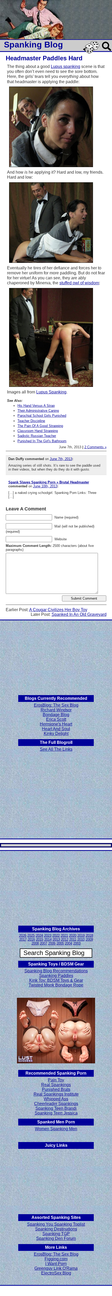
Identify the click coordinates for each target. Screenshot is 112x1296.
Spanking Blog (33, 44)
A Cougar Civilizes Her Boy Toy (58, 609)
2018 (89, 935)
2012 (64, 939)
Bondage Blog (56, 714)
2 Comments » (95, 447)
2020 (72, 935)
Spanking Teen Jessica (56, 1113)
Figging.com (56, 1259)
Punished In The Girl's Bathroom (41, 441)
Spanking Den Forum (56, 1238)
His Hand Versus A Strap (36, 406)
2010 (81, 939)
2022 (56, 935)
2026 (22, 935)
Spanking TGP (56, 1233)
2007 (43, 943)
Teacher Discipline (31, 421)
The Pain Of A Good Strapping (40, 426)
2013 (56, 939)
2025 (31, 935)
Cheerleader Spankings (56, 1103)
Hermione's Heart (56, 724)
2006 (51, 943)
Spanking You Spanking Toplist (56, 1224)
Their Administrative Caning (38, 411)
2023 (47, 935)
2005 (60, 943)
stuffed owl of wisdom (79, 283)
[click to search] (107, 51)
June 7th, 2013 (61, 459)
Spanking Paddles (56, 975)
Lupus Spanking (51, 392)
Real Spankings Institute (56, 1094)
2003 (76, 943)
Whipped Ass (56, 1099)
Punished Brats (56, 1089)
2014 (48, 939)
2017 (23, 939)
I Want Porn (56, 1263)
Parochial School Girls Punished (41, 416)
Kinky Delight (56, 733)
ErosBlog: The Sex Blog (56, 705)
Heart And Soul (56, 729)
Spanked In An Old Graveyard (79, 614)
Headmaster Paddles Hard (44, 58)
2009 (89, 939)
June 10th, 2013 (45, 486)
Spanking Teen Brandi (56, 1108)
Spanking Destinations (56, 1229)
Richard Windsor (56, 710)
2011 (72, 939)
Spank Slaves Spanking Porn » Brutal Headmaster (48, 482)
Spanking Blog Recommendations (56, 971)
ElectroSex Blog (56, 1273)
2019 (81, 935)
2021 (64, 935)
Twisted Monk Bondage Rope (56, 985)
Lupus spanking (65, 66)
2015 (39, 939)
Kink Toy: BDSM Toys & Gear (56, 980)
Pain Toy (56, 1080)
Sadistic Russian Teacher (36, 436)
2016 (31, 939)
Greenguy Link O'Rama (56, 1268)
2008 (35, 943)
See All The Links (56, 749)
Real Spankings (56, 1084)
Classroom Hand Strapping (37, 431)
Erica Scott (56, 719)
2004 (68, 943)
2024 (39, 935)
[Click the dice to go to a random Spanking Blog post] (92, 52)
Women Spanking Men (56, 1129)
